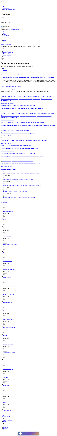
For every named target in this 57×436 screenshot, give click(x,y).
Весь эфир (3, 202)
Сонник (5, 402)
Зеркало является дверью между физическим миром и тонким (18, 179)
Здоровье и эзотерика (8, 310)
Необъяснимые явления (9, 327)
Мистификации (7, 277)
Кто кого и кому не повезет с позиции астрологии (15, 191)
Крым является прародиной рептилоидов (13, 89)
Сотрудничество (7, 55)
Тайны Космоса (7, 51)
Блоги (4, 33)
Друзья (5, 429)
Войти (4, 6)
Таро (4, 227)
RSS (6, 202)
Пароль (2, 24)
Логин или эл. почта (5, 22)
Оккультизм (6, 252)
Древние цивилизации (8, 344)
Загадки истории (7, 410)
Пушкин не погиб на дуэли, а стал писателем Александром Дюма (19, 197)
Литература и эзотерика (9, 352)
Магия (4, 50)
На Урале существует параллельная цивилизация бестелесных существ (22, 156)
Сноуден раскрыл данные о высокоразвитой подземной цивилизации (22, 108)
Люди (4, 34)
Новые (5, 70)
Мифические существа (8, 269)
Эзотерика (5, 377)
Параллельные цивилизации (7, 83)
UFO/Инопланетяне (8, 335)
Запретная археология (8, 319)
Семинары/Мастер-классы (9, 286)
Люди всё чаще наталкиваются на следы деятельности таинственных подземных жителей (28, 125)
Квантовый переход (8, 53)
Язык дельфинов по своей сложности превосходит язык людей (19, 148)
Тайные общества (7, 394)
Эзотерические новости (14, 29)
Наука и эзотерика (7, 261)
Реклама (5, 428)
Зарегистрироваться (8, 41)
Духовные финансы (8, 48)
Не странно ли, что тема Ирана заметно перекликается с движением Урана (21, 173)
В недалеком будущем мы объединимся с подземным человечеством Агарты (24, 140)
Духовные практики (8, 360)
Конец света (6, 385)
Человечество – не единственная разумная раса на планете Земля (20, 163)
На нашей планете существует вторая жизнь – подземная (18, 133)
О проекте (5, 427)
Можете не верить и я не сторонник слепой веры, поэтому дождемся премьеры (22, 185)
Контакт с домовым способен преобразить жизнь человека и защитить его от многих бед (27, 77)
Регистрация (6, 8)
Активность (6, 35)
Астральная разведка (8, 369)
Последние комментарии (8, 169)
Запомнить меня (6, 26)
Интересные (6, 68)
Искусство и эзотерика (8, 294)
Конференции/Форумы (8, 302)
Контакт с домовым (8, 52)
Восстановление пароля (9, 9)
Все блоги (2, 415)
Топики (5, 31)
